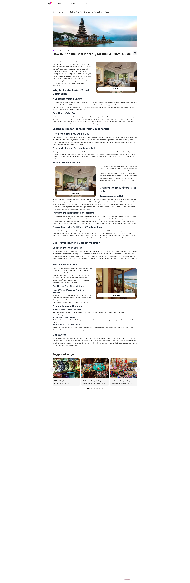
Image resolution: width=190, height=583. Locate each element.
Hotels (60, 12)
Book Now (116, 89)
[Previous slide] (52, 369)
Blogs (60, 3)
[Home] (53, 12)
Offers (85, 3)
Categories (72, 3)
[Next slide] (137, 369)
